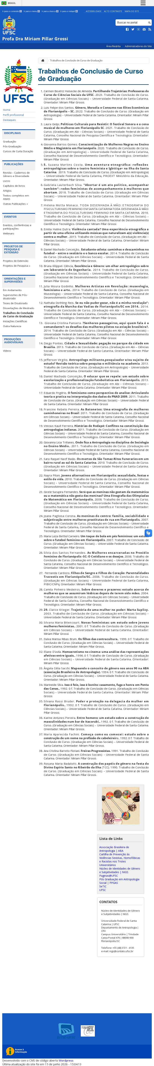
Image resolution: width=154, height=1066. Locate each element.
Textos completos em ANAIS (16, 197)
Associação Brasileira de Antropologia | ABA (114, 848)
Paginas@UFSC (108, 875)
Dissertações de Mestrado (18, 308)
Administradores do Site (138, 46)
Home (6, 109)
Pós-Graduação (12, 146)
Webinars (8, 233)
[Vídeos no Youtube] (138, 29)
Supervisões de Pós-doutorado (15, 296)
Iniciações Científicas (15, 321)
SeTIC (102, 886)
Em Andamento (12, 290)
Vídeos (7, 350)
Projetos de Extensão (15, 261)
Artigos (7, 190)
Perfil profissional (13, 115)
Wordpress (66, 1060)
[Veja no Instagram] (144, 29)
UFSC (102, 890)
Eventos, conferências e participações (17, 226)
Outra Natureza (12, 326)
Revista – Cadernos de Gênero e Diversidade (16, 174)
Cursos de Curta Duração (18, 151)
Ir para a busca (50, 11)
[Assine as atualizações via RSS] (149, 29)
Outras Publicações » (15, 203)
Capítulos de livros (14, 185)
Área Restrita (113, 46)
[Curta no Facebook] (127, 29)
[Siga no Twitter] (132, 29)
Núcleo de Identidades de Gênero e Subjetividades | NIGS (119, 870)
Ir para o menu (31, 11)
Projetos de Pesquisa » (16, 265)
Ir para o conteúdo (11, 11)
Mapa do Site (132, 11)
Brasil (12, 3)
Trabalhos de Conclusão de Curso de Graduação (18, 314)
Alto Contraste (113, 11)
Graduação (9, 141)
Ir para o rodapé (68, 11)
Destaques (9, 120)
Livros (6, 181)
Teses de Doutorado (15, 303)
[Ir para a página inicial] (41, 61)
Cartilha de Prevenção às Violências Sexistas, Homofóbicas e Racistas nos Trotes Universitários (119, 859)
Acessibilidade (93, 11)
